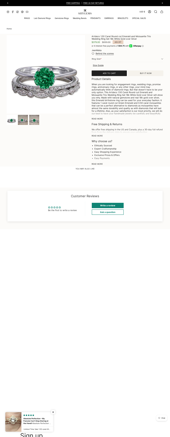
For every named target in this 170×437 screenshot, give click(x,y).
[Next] (162, 3)
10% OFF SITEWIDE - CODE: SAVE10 (93, 3)
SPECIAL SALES (68, 3)
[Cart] (162, 11)
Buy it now (146, 73)
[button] (62, 18)
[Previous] (8, 3)
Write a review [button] (107, 205)
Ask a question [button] (107, 212)
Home (9, 29)
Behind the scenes (105, 53)
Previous (6, 74)
